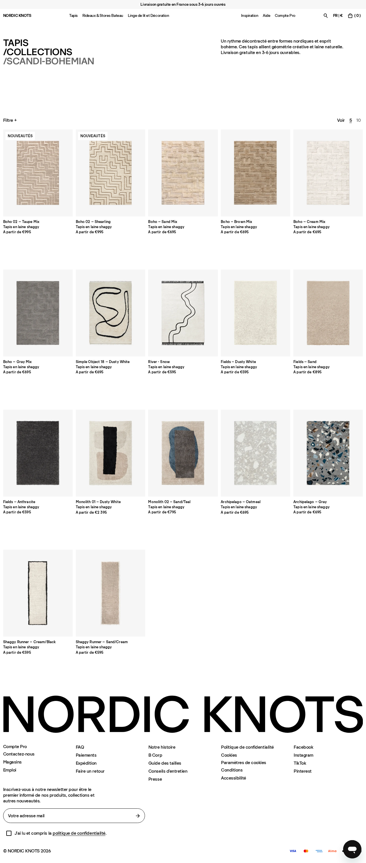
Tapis (73, 15)
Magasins (12, 762)
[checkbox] (9, 833)
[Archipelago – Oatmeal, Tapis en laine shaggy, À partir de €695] (255, 453)
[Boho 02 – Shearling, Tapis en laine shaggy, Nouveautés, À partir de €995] (110, 172)
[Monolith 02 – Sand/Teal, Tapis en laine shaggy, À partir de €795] (183, 453)
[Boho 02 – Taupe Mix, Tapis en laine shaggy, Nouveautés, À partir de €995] (38, 172)
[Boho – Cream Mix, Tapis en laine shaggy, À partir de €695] (328, 172)
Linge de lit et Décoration (148, 15)
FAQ (80, 747)
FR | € (338, 15)
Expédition (86, 763)
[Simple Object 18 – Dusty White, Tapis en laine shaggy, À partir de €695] (110, 313)
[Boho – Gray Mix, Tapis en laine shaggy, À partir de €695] (38, 313)
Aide (266, 15)
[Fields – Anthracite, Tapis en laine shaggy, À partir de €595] (38, 453)
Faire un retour (90, 771)
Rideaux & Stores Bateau (102, 15)
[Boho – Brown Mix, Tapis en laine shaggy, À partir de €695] (255, 172)
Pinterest (303, 771)
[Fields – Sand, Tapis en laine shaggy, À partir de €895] (328, 313)
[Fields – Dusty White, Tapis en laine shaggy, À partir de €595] (255, 313)
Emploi (9, 770)
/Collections (37, 52)
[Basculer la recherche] (326, 15)
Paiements (86, 755)
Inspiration (249, 15)
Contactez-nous (19, 754)
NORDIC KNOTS (17, 15)
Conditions (231, 770)
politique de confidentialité (79, 833)
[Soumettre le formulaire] (138, 816)
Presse (155, 779)
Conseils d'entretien (167, 771)
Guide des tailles (164, 763)
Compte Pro (285, 15)
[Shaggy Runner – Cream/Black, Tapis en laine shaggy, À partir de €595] (38, 593)
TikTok (300, 763)
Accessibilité (233, 778)
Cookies (229, 755)
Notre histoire (161, 747)
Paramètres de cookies (243, 762)
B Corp (155, 755)
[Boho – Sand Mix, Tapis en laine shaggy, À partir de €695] (183, 172)
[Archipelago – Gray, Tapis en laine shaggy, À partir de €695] (328, 453)
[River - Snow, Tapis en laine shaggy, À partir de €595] (183, 313)
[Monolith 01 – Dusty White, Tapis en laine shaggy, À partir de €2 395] (110, 453)
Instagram (303, 755)
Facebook (303, 747)
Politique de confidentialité (247, 747)
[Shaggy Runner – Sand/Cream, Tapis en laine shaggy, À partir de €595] (110, 593)
